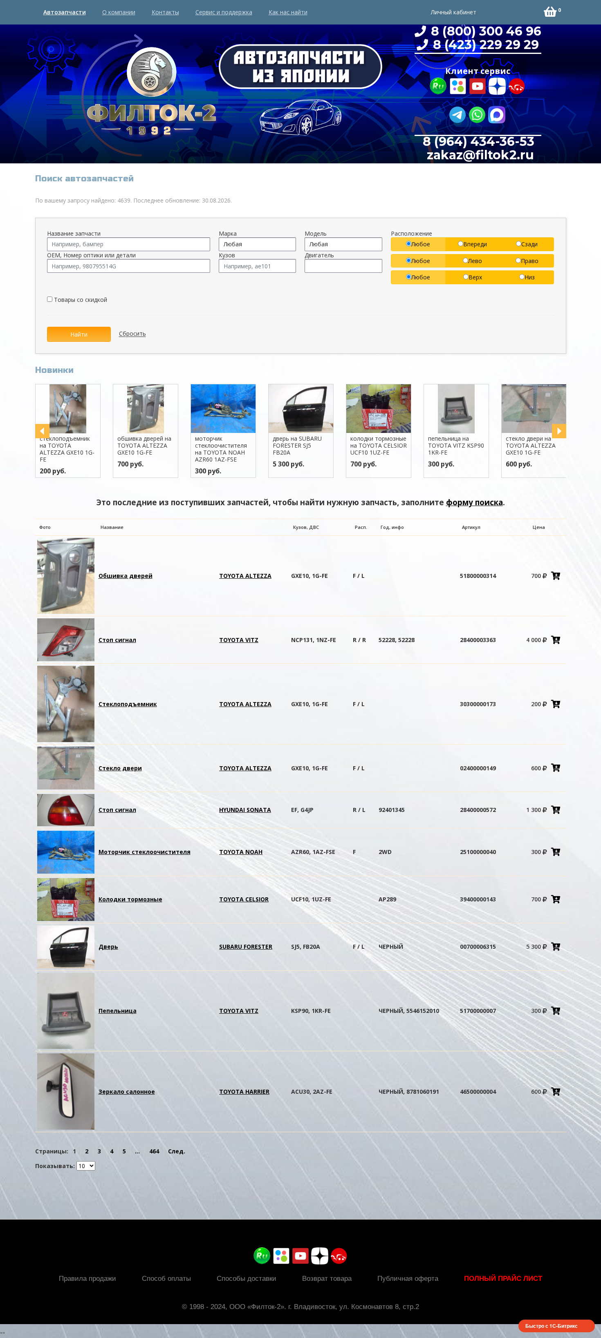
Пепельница (118, 1011)
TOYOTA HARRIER (244, 1091)
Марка (228, 233)
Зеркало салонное (127, 1091)
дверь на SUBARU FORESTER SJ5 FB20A (257, 445)
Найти (78, 334)
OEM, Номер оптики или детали (91, 255)
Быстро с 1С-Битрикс (551, 1325)
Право (529, 261)
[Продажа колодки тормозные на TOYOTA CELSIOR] (65, 899)
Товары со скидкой (79, 299)
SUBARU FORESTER (245, 946)
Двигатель (319, 255)
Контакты (165, 12)
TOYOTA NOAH (240, 852)
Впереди (475, 244)
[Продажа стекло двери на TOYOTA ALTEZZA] (65, 767)
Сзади (529, 244)
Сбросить (132, 334)
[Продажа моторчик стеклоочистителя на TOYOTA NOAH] (65, 851)
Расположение (411, 233)
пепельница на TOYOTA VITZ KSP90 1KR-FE (416, 445)
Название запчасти (74, 233)
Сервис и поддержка (223, 12)
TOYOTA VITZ (238, 640)
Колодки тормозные (130, 899)
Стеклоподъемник (128, 704)
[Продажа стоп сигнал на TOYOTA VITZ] (65, 639)
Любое (420, 244)
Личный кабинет (453, 12)
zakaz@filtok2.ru (479, 155)
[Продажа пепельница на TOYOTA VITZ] (65, 1010)
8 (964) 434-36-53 (478, 141)
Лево (475, 261)
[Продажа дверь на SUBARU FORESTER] (65, 946)
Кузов (227, 255)
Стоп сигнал (117, 640)
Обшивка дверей (125, 576)
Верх (475, 277)
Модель (316, 233)
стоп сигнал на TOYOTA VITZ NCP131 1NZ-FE (565, 445)
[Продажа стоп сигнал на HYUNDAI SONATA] (65, 809)
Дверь (108, 946)
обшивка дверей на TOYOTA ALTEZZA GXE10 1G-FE (104, 445)
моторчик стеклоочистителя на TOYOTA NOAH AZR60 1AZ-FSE (181, 449)
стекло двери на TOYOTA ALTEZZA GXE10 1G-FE (491, 445)
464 (154, 1151)
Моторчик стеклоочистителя (145, 852)
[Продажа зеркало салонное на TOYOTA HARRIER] (65, 1091)
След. (176, 1151)
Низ (530, 277)
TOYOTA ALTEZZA (245, 576)
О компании (118, 12)
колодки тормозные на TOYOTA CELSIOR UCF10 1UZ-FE (338, 445)
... (137, 1151)
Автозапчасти (64, 12)
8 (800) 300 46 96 (484, 31)
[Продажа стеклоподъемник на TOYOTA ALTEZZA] (65, 703)
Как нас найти (288, 12)
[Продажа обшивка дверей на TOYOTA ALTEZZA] (65, 575)
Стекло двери (120, 768)
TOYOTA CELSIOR (244, 899)
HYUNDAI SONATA (245, 810)
